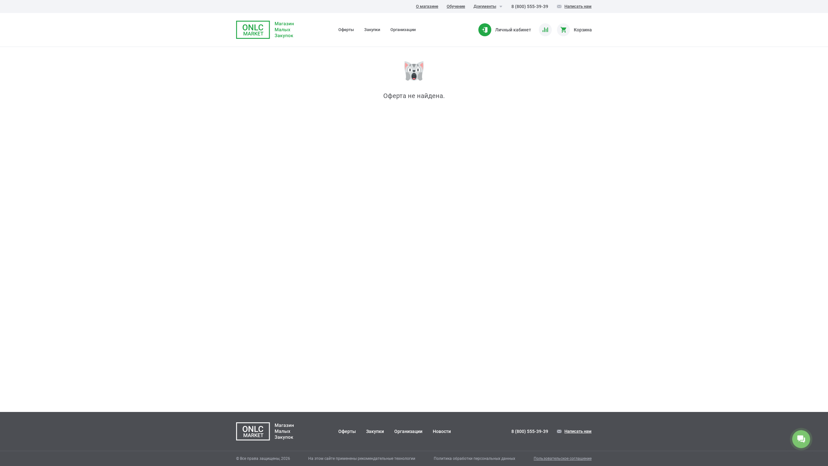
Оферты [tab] (346, 29)
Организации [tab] (403, 29)
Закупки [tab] (372, 29)
